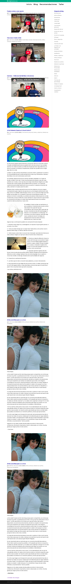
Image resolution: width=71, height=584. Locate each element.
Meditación (57, 53)
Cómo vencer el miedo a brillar (14, 38)
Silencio (56, 75)
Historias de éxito (37, 39)
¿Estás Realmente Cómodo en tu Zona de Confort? (19, 130)
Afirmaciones (57, 13)
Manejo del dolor (58, 51)
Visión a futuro (57, 88)
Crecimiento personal (33, 77)
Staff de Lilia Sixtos (14, 465)
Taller (61, 4)
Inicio (29, 4)
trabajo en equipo (58, 83)
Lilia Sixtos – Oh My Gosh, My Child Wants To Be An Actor (20, 76)
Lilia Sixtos (11, 13)
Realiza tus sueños (16, 41)
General (40, 13)
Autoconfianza (57, 15)
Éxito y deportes (58, 39)
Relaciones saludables (12, 467)
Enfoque (56, 37)
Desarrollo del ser (32, 13)
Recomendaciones (48, 4)
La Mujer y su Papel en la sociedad (57, 47)
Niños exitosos (25, 322)
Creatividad (25, 13)
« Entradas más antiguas (13, 577)
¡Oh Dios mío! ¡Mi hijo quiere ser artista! (16, 320)
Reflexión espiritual (59, 64)
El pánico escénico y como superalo (15, 11)
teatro (55, 78)
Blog (36, 4)
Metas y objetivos (37, 132)
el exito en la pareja (59, 35)
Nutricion (56, 59)
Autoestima (57, 17)
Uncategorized (58, 86)
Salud (55, 73)
